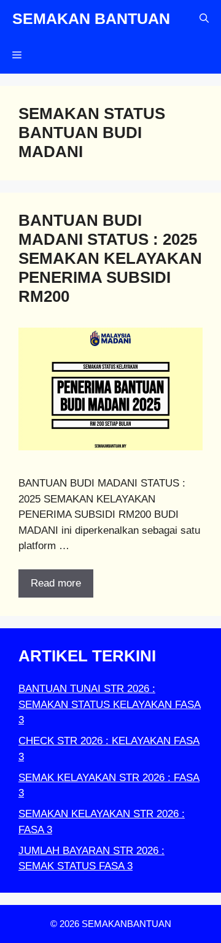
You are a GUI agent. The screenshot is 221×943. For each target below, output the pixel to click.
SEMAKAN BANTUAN (91, 18)
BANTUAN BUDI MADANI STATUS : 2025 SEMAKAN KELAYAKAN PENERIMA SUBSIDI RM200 (110, 258)
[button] (204, 18)
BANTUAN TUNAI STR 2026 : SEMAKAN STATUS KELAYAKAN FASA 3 (109, 704)
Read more (56, 583)
